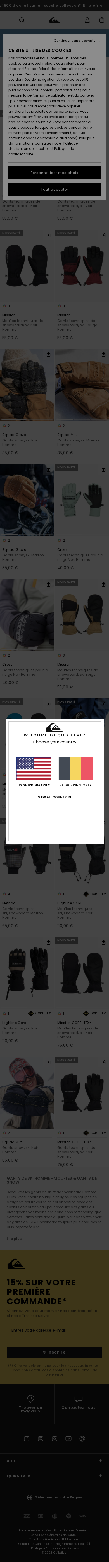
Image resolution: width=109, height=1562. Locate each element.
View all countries (54, 797)
